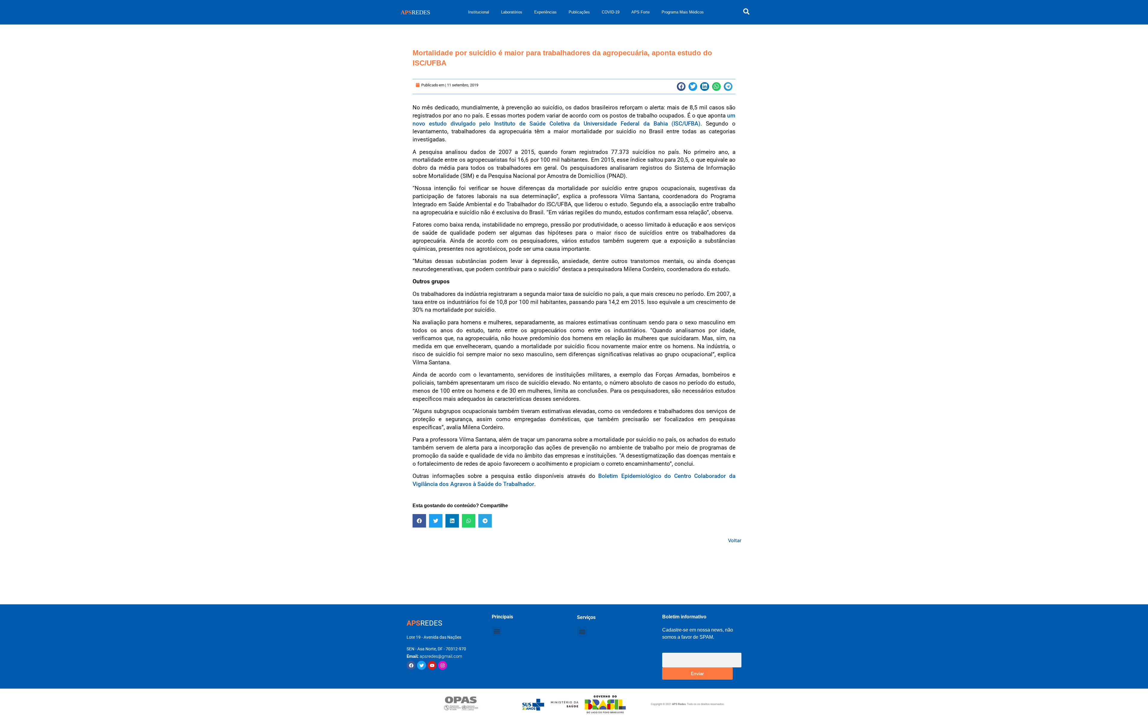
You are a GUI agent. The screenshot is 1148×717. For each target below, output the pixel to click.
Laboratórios (511, 12)
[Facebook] (411, 665)
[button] (681, 86)
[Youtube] (432, 665)
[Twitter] (421, 665)
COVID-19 (610, 12)
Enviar (697, 673)
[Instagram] (442, 665)
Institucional (478, 12)
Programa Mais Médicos (683, 12)
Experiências (545, 12)
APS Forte (640, 12)
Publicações (579, 12)
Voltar (734, 540)
